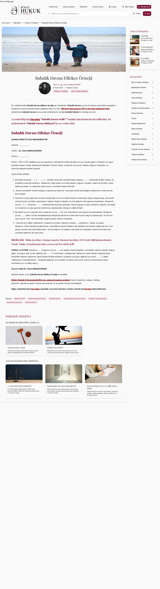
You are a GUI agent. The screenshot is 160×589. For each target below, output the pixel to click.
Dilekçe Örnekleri (31, 23)
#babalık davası (54, 298)
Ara (148, 14)
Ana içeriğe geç (7, 1)
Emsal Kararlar (98, 7)
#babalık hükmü (31, 302)
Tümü (138, 14)
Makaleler (83, 7)
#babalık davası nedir (14, 302)
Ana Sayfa (6, 23)
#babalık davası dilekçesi (97, 298)
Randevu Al (145, 7)
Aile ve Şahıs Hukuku (79, 91)
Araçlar (114, 7)
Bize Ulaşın (129, 7)
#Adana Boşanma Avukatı (37, 298)
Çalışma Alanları (69, 7)
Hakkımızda (53, 7)
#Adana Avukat (20, 298)
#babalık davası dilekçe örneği (74, 298)
